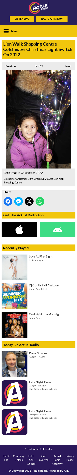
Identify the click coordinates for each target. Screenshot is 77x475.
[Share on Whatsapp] (40, 201)
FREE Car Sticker (31, 460)
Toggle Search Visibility (69, 31)
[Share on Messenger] (18, 201)
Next (66, 66)
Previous (9, 66)
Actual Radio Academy (57, 460)
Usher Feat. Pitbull (38, 289)
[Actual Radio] (38, 8)
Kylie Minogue (36, 260)
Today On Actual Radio (21, 345)
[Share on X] (29, 201)
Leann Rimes (35, 318)
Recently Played (16, 248)
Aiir (66, 470)
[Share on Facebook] (8, 201)
